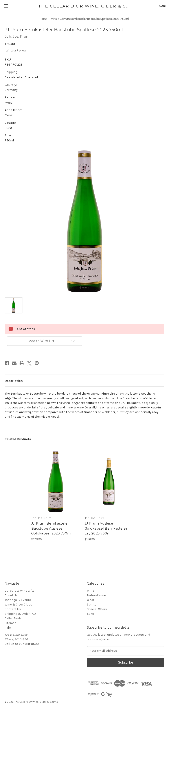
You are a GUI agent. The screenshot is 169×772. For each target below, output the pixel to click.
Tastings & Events (18, 600)
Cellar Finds (13, 618)
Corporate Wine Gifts (20, 591)
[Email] (14, 363)
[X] (29, 363)
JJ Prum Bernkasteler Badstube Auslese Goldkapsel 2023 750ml (51, 528)
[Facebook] (7, 363)
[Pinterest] (37, 363)
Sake (90, 614)
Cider (90, 600)
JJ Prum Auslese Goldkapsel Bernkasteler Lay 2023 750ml (105, 528)
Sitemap (11, 623)
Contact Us (13, 609)
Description (14, 381)
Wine (90, 591)
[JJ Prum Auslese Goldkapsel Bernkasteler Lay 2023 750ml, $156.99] (108, 481)
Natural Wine (96, 595)
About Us (11, 595)
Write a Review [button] (16, 50)
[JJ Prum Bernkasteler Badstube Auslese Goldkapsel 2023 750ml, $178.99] (55, 481)
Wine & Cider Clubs (18, 604)
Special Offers (97, 609)
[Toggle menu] (6, 6)
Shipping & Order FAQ (20, 614)
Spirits (91, 604)
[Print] (22, 363)
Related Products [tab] (18, 439)
